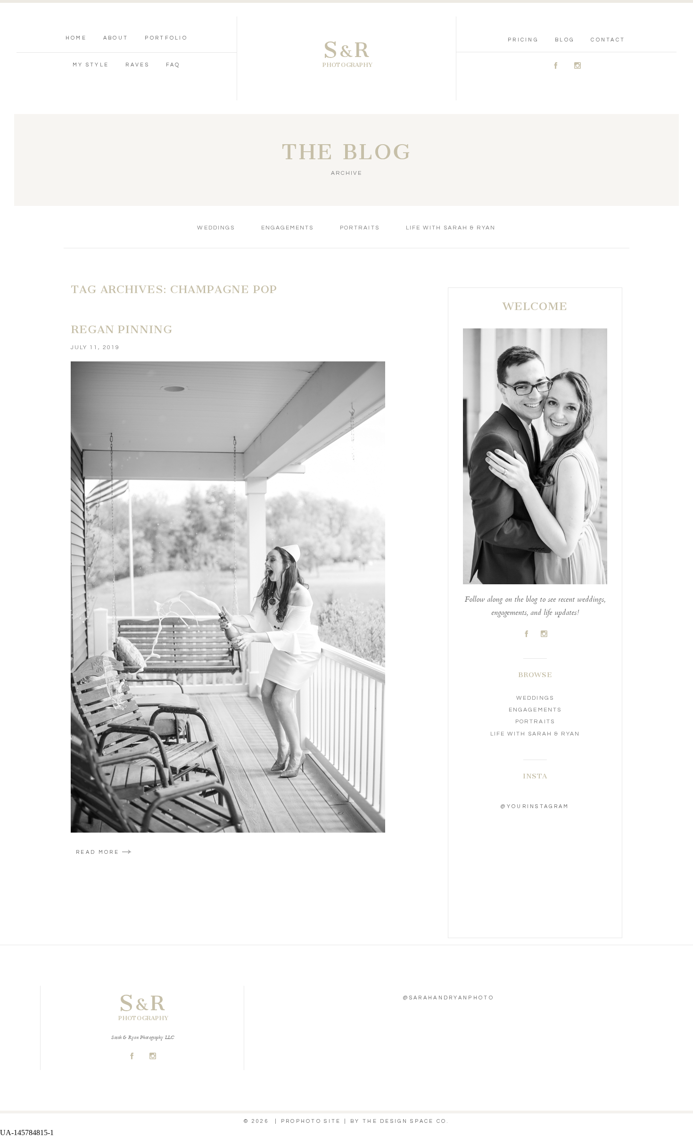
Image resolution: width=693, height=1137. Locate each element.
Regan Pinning (121, 329)
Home (76, 38)
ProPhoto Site (311, 1121)
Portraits (359, 228)
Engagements (287, 228)
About (116, 38)
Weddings (215, 228)
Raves (137, 64)
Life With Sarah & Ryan (451, 228)
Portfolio (166, 38)
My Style (91, 64)
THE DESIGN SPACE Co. (406, 1121)
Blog (564, 39)
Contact (608, 39)
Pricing (523, 39)
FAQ (173, 64)
